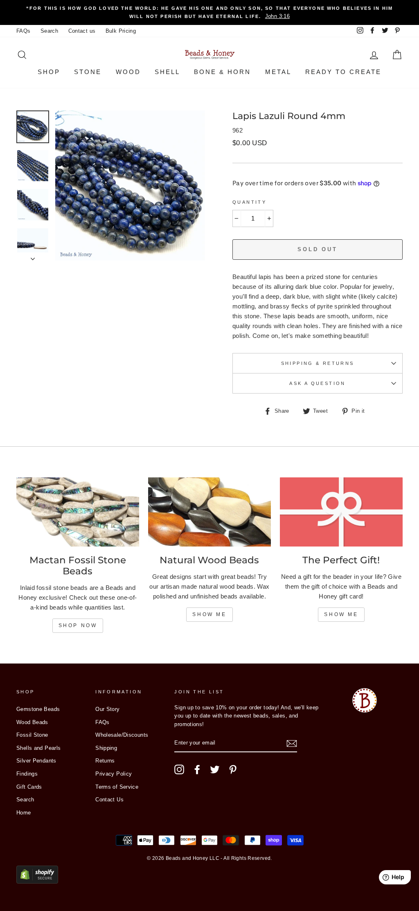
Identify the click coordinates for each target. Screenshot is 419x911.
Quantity (249, 202)
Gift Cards (29, 787)
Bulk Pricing (121, 31)
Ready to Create (343, 71)
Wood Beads (32, 722)
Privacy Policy (113, 774)
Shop (49, 71)
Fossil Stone (32, 735)
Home (23, 813)
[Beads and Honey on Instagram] (179, 769)
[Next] (32, 256)
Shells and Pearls (38, 748)
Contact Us (109, 799)
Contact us (82, 31)
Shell (167, 71)
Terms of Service (116, 787)
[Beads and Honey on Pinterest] (233, 769)
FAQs (23, 31)
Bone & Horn (222, 71)
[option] (209, 12)
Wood (128, 71)
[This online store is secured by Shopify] (37, 881)
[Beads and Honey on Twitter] (215, 769)
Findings (27, 774)
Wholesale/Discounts (121, 735)
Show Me (209, 614)
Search (49, 31)
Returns (105, 761)
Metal (278, 71)
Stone (87, 71)
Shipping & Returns (317, 363)
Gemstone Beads (38, 709)
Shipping (106, 748)
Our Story (107, 709)
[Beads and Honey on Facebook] (197, 769)
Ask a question (317, 383)
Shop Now (78, 625)
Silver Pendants (36, 761)
